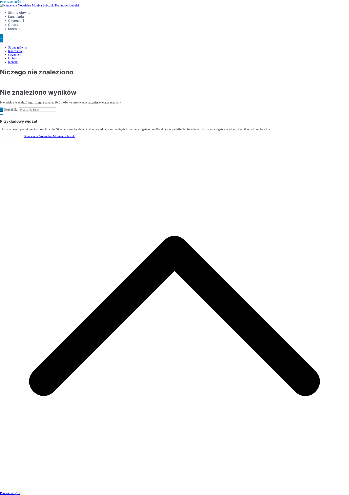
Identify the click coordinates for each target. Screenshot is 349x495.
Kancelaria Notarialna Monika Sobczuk (49, 136)
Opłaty (13, 25)
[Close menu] (1, 40)
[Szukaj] (1, 110)
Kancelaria (16, 17)
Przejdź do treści (10, 1)
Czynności (16, 21)
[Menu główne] (1, 36)
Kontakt (14, 29)
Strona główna (19, 13)
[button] (1, 114)
